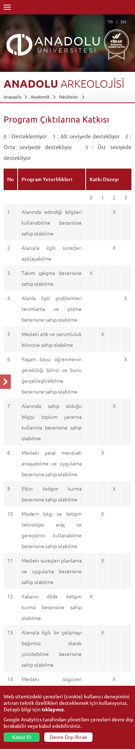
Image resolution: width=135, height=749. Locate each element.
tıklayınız (53, 709)
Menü (7, 7)
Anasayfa (12, 97)
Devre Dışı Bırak (68, 737)
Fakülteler (68, 97)
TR (110, 21)
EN (123, 21)
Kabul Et (21, 737)
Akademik (40, 97)
